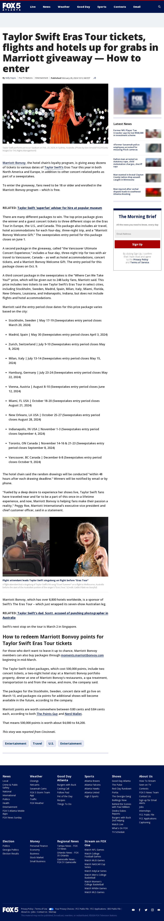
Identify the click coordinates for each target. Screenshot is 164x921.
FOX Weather (37, 803)
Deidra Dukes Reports (119, 812)
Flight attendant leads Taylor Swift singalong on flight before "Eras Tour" (46, 580)
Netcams (34, 784)
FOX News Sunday (12, 817)
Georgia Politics (11, 849)
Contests (143, 788)
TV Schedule (118, 832)
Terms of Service (139, 262)
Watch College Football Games (93, 855)
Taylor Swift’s (53, 167)
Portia (115, 792)
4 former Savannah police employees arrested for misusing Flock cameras (126, 147)
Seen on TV (145, 784)
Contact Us (145, 796)
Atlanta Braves (92, 780)
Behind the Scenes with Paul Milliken (121, 805)
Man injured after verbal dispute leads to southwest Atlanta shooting (127, 191)
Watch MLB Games (95, 860)
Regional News (68, 841)
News (7, 776)
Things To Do (64, 804)
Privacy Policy (140, 259)
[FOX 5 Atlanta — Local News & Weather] (13, 7)
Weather (36, 776)
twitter (146, 909)
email (158, 909)
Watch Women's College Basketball (94, 883)
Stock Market (37, 857)
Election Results (11, 853)
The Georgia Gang (121, 796)
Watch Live (117, 824)
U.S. (51, 743)
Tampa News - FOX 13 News (67, 847)
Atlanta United (92, 792)
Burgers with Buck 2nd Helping (121, 819)
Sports (89, 776)
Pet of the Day (64, 796)
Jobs (141, 806)
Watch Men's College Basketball (95, 876)
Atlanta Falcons (93, 784)
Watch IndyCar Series (96, 870)
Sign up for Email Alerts (148, 802)
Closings (34, 780)
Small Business (37, 861)
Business (34, 853)
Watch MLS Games (94, 892)
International (9, 795)
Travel (37, 743)
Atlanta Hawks (92, 788)
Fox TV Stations (26, 78)
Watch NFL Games (94, 849)
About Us (145, 776)
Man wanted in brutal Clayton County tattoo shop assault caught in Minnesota (128, 177)
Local (5, 780)
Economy (35, 849)
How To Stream (147, 780)
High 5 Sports (91, 796)
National (7, 791)
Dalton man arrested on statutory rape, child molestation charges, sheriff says (127, 163)
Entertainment (41, 78)
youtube (133, 909)
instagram (152, 909)
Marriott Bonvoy (14, 163)
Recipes (61, 800)
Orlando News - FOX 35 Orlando (67, 854)
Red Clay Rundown (121, 788)
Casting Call (63, 788)
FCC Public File (146, 814)
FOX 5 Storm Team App (40, 794)
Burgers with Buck (66, 784)
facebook (139, 909)
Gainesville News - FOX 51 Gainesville (66, 861)
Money (35, 841)
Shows (116, 776)
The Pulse (117, 784)
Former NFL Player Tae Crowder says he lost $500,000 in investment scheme (128, 133)
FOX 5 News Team (149, 792)
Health (6, 803)
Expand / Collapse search (159, 7)
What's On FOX (120, 828)
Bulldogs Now (119, 800)
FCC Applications (147, 818)
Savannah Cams (38, 788)
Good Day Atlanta (64, 778)
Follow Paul (63, 792)
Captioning (144, 822)
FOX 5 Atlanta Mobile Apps (14, 812)
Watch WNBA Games (96, 888)
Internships (145, 810)
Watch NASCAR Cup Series (95, 866)
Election (8, 841)
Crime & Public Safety (10, 786)
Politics (6, 799)
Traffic (33, 799)
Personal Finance (39, 845)
